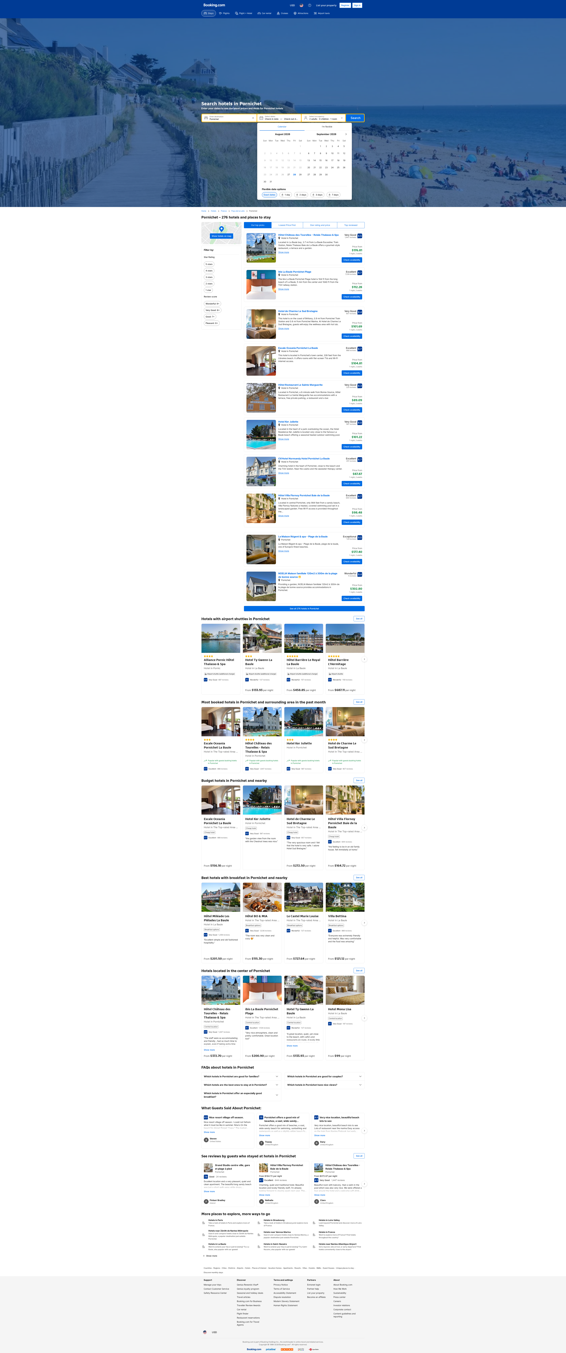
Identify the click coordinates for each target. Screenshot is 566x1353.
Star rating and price (320, 225)
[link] (221, 264)
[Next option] (364, 659)
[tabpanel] (304, 165)
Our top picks (257, 225)
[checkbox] (300, 146)
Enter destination (216, 117)
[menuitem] (208, 13)
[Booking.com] (214, 5)
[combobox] (229, 119)
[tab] (282, 126)
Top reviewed (350, 225)
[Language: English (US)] (301, 5)
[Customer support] (309, 5)
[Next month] (345, 134)
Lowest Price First (287, 225)
